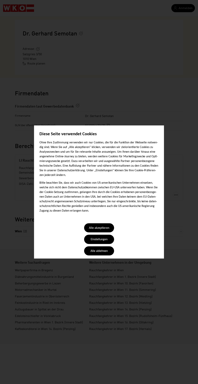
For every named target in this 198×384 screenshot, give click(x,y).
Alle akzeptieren (99, 228)
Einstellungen (99, 239)
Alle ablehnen (99, 251)
